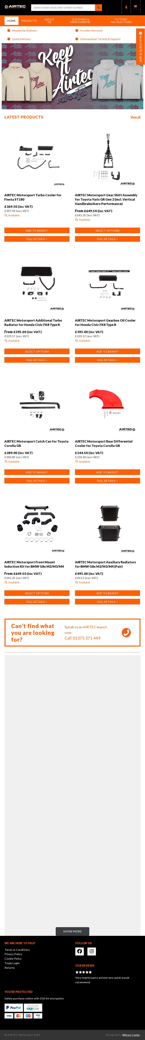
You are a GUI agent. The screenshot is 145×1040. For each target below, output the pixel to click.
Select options (108, 230)
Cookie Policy (13, 958)
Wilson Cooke (131, 1034)
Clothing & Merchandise (81, 21)
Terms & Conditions (17, 949)
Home (11, 20)
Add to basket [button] (37, 230)
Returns (10, 967)
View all (135, 117)
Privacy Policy (13, 954)
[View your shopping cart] (135, 6)
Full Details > (37, 239)
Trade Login (12, 963)
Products (29, 20)
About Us (49, 21)
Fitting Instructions (121, 21)
